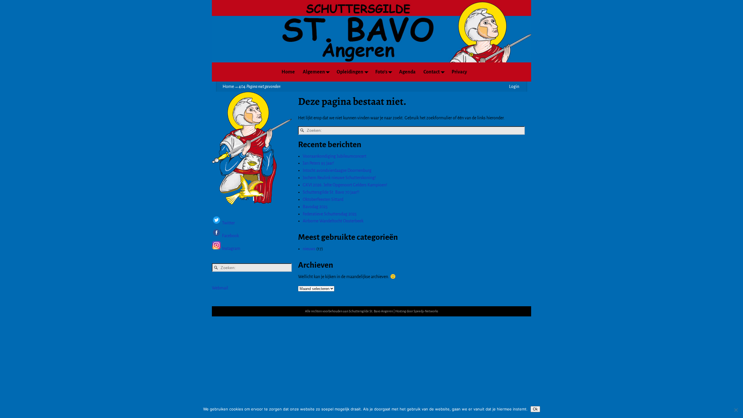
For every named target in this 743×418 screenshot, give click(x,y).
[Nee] (736, 410)
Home (288, 72)
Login (514, 86)
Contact (431, 72)
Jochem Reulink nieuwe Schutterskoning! (339, 177)
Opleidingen (350, 72)
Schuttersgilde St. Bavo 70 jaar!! (331, 192)
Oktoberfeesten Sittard (323, 199)
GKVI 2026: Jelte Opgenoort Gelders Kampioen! (345, 185)
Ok (535, 409)
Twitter (228, 223)
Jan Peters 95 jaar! (318, 163)
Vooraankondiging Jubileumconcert (334, 156)
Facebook (230, 235)
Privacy (459, 72)
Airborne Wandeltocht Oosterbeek (333, 221)
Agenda (407, 72)
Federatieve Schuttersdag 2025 (330, 214)
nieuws (309, 248)
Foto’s (381, 72)
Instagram (231, 248)
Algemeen (314, 72)
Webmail (220, 288)
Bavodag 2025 (315, 206)
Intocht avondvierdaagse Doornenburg (337, 170)
